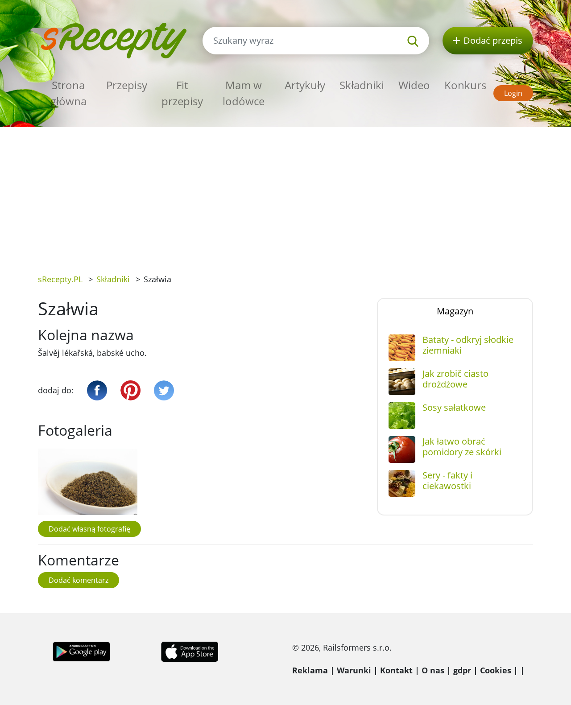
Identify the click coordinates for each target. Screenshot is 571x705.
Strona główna (68, 93)
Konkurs (465, 85)
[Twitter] (164, 390)
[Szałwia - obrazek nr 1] (87, 482)
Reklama (310, 670)
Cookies (495, 670)
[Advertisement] (285, 194)
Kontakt (396, 670)
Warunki (354, 670)
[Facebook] (97, 390)
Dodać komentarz (78, 580)
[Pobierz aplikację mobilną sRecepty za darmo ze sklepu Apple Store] (189, 651)
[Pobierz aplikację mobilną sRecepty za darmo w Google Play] (81, 651)
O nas (433, 670)
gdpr (462, 670)
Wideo (414, 85)
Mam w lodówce (244, 93)
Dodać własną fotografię (89, 529)
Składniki (361, 85)
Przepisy (126, 85)
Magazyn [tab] (455, 311)
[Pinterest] (130, 390)
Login (513, 93)
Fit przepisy (182, 93)
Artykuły (305, 85)
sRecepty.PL (60, 279)
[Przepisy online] (113, 39)
